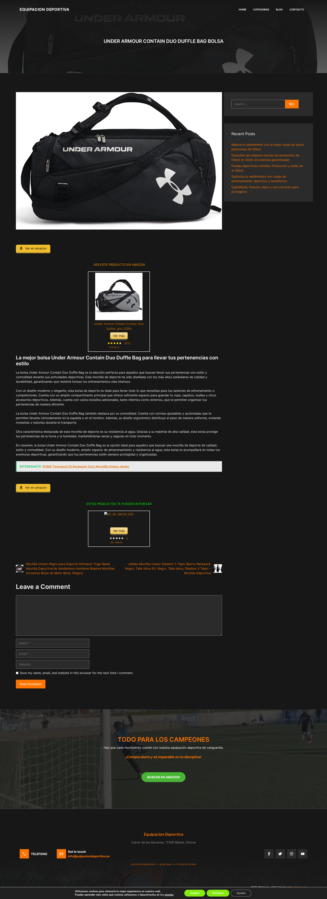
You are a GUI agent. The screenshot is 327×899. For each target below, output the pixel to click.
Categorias (261, 9)
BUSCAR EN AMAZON (163, 777)
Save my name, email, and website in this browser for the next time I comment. (76, 673)
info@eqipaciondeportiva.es (89, 856)
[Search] (292, 104)
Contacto (297, 9)
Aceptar (194, 893)
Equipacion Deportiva (44, 9)
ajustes (169, 895)
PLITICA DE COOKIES (186, 864)
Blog (279, 9)
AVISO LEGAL (166, 864)
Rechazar (218, 893)
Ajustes (241, 893)
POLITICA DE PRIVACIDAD (142, 864)
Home (242, 9)
